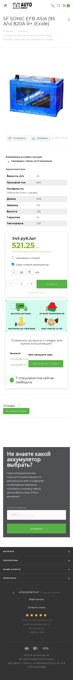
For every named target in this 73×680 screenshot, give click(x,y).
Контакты (9, 578)
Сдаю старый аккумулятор (32, 264)
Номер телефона (17, 507)
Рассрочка (10, 560)
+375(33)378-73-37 (19, 365)
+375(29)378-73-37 (19, 359)
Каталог (8, 551)
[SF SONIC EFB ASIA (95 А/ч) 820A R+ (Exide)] (36, 95)
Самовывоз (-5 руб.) (28, 258)
